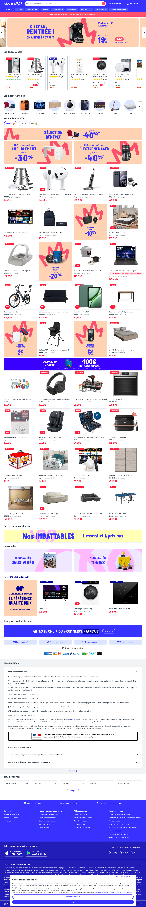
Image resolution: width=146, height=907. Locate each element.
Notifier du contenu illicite (83, 818)
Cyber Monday (95, 870)
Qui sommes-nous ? (80, 824)
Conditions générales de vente (119, 814)
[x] (127, 852)
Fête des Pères (25, 872)
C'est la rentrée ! (32, 9)
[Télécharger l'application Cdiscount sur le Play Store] (36, 853)
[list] (73, 73)
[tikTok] (122, 852)
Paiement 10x (71, 9)
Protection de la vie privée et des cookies (123, 827)
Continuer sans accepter (124, 876)
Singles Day (106, 870)
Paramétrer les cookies (73, 896)
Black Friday (84, 870)
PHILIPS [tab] (23, 124)
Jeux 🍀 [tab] (34, 124)
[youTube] (133, 852)
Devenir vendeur (44, 827)
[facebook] (111, 852)
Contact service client (81, 814)
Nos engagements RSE (46, 824)
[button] (6, 107)
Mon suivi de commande (12, 818)
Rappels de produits (80, 821)
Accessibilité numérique (82, 827)
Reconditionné (101, 9)
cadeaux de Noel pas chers (53, 872)
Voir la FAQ (73, 771)
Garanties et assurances (47, 821)
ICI (38, 694)
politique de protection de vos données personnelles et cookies (113, 892)
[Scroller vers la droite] (139, 73)
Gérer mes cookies (115, 831)
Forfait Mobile (58, 9)
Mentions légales (115, 821)
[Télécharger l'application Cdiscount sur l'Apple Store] (14, 853)
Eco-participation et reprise (118, 834)
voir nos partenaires (37, 883)
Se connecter (8, 821)
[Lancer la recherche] (103, 3)
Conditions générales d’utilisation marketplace (125, 818)
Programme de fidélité (118, 9)
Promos (19, 9)
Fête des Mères (14, 872)
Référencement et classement (119, 824)
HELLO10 (95, 14)
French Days (117, 870)
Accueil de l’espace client (12, 814)
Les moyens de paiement (47, 818)
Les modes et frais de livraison (49, 814)
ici (31, 690)
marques (118, 872)
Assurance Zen (86, 9)
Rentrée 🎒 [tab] (10, 124)
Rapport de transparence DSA (119, 837)
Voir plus (73, 791)
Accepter (73, 902)
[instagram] (116, 852)
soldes (75, 870)
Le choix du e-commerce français (17, 864)
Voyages (45, 9)
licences (125, 872)
